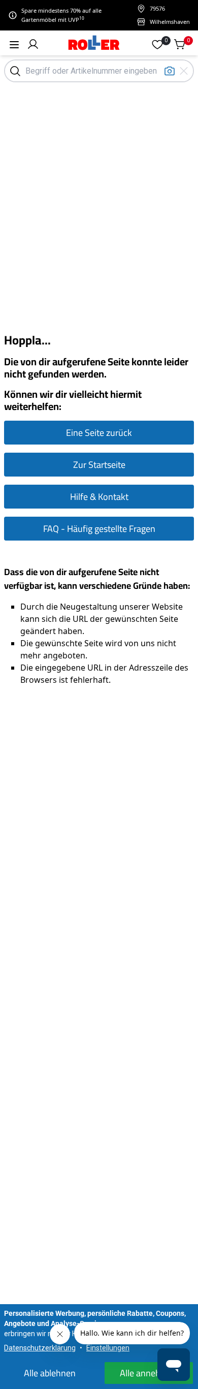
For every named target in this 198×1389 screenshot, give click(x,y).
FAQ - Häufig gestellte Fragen (99, 528)
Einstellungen (107, 1348)
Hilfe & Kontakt (99, 496)
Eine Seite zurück (99, 432)
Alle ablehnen (50, 1373)
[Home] (94, 44)
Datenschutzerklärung (40, 1348)
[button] (33, 44)
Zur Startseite (99, 464)
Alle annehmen (149, 1373)
